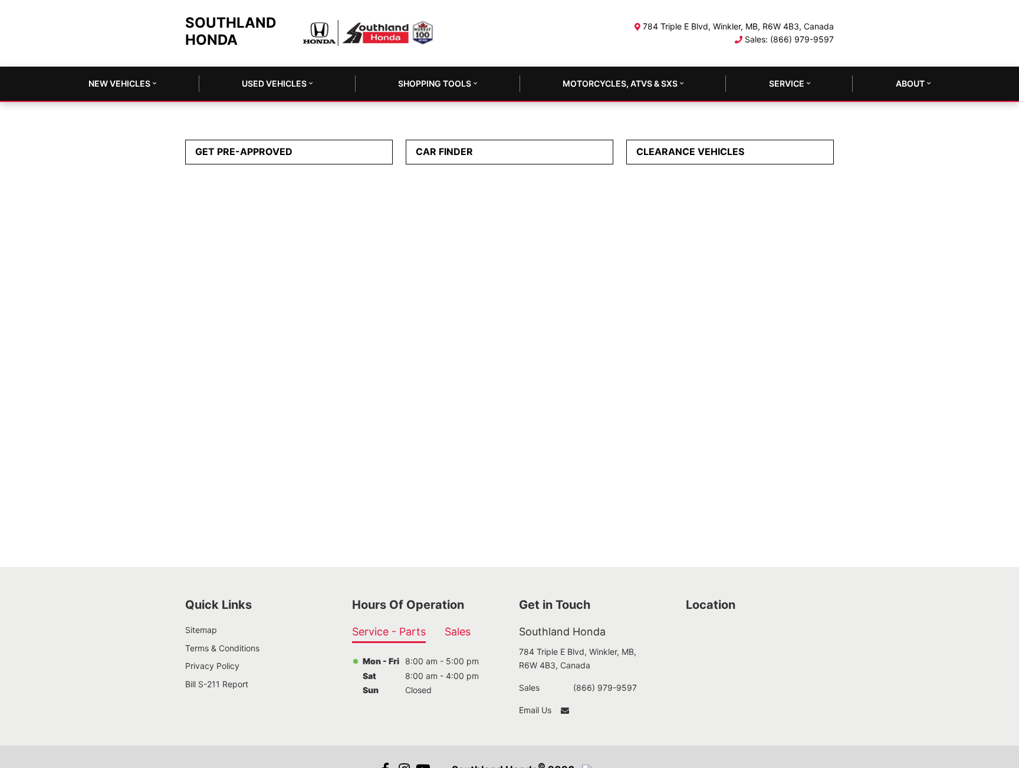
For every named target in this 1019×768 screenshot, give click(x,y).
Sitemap (201, 630)
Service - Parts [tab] (389, 631)
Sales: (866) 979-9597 (789, 39)
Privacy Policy (212, 666)
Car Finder (444, 151)
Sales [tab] (458, 631)
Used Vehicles (274, 83)
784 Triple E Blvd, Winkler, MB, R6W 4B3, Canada (738, 26)
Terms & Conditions (222, 648)
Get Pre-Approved (243, 151)
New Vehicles (119, 83)
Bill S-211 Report (216, 684)
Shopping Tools (434, 83)
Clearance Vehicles (690, 151)
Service (786, 83)
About (910, 83)
